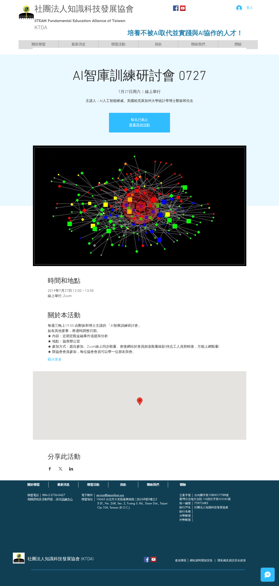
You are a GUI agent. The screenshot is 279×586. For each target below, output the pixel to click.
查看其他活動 (139, 125)
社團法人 (51, 9)
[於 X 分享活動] (60, 469)
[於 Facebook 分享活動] (50, 469)
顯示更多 (55, 359)
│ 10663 (100, 499)
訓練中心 (67, 499)
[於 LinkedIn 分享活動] (71, 469)
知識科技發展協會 (101, 9)
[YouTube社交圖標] (182, 8)
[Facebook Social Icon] (176, 8)
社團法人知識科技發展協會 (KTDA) (60, 559)
